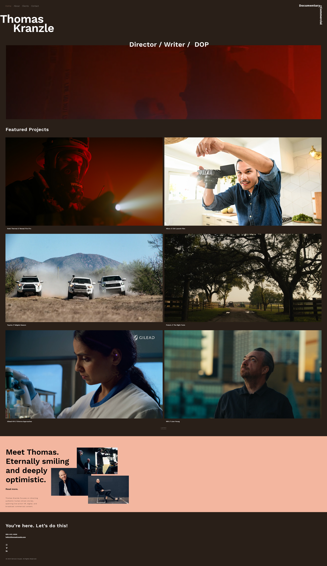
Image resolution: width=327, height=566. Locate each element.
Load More (163, 427)
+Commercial (321, 15)
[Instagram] (7, 545)
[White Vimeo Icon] (7, 548)
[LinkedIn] (7, 551)
